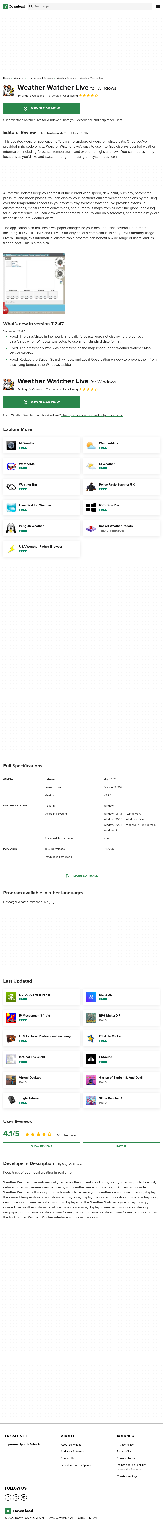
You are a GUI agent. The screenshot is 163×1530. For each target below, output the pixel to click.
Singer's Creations (73, 1164)
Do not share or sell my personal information (131, 1467)
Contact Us (67, 1458)
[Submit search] (31, 6)
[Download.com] (14, 6)
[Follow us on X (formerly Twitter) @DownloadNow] (16, 1497)
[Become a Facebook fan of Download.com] (8, 1497)
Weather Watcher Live (66, 87)
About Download (71, 1444)
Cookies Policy (126, 1458)
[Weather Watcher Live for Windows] (8, 90)
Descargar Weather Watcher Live (25, 902)
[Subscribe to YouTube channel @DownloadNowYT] (24, 1497)
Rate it (121, 1146)
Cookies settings (127, 1476)
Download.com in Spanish (76, 1465)
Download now (45, 108)
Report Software (85, 875)
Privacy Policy (125, 1444)
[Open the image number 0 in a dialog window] (34, 283)
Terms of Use (125, 1451)
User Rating (70, 95)
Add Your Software (72, 1451)
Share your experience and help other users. (92, 120)
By (30, 95)
